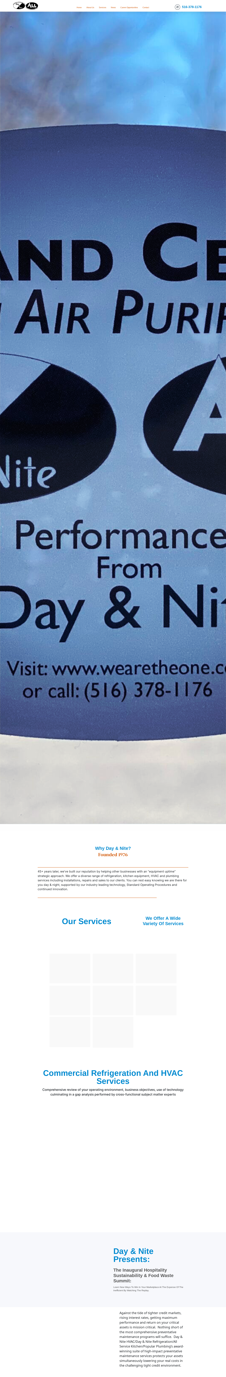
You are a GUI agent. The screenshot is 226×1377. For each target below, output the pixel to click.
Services (102, 7)
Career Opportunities (129, 7)
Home (79, 7)
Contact (146, 7)
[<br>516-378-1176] (177, 7)
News (113, 7)
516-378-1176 (192, 7)
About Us (90, 7)
